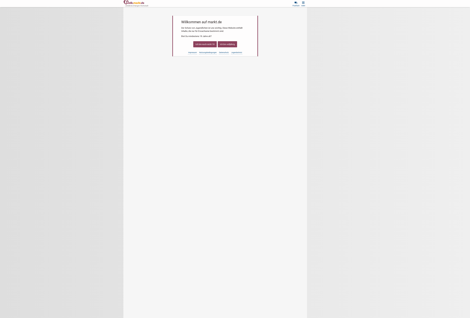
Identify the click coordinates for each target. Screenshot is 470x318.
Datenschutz (224, 52)
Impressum (192, 52)
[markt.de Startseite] (134, 2)
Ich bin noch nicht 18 (205, 44)
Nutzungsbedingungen (208, 52)
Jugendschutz (236, 52)
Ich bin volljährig (227, 44)
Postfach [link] (296, 6)
